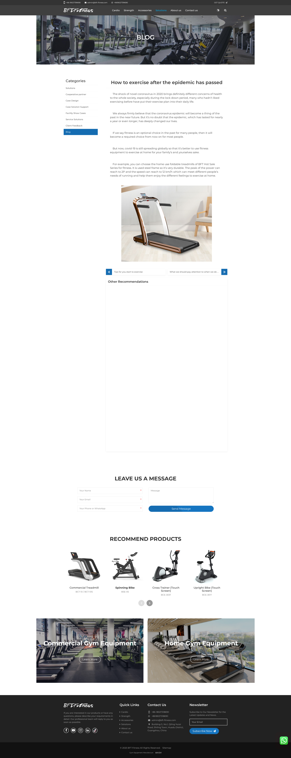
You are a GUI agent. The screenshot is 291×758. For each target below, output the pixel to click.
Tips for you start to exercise (128, 272)
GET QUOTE (219, 2)
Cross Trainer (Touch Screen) (165, 589)
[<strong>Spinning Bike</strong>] (125, 566)
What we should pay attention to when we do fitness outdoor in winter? (198, 272)
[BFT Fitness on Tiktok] (94, 730)
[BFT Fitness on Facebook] (66, 730)
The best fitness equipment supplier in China (197, 350)
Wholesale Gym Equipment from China (194, 317)
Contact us (191, 10)
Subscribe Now (202, 731)
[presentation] (141, 603)
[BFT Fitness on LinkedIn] (87, 730)
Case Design (72, 100)
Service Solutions (74, 119)
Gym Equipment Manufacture (141, 753)
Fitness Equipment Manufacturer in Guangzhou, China (142, 433)
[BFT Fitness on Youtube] (73, 730)
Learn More (89, 659)
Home (69, 61)
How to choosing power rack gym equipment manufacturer (143, 400)
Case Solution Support (77, 107)
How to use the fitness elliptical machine (195, 383)
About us (176, 10)
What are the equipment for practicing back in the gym (142, 367)
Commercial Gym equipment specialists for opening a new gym (143, 333)
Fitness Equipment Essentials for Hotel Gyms (197, 416)
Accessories (145, 10)
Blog (68, 132)
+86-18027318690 (73, 2)
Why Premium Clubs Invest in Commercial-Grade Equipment (143, 300)
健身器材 (158, 753)
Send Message (181, 508)
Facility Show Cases (76, 113)
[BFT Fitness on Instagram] (80, 730)
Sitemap (166, 748)
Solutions (161, 10)
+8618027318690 (121, 2)
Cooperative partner (76, 94)
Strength (129, 10)
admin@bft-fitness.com (97, 2)
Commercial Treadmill (84, 587)
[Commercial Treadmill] (84, 566)
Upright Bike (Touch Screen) (207, 589)
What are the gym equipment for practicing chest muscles (203, 450)
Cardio (116, 10)
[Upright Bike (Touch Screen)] (206, 566)
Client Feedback (74, 125)
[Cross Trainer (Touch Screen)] (166, 566)
